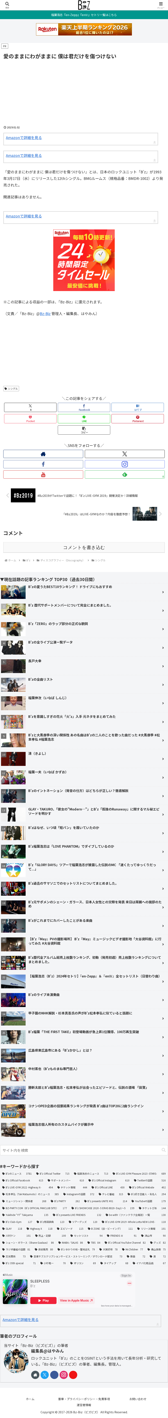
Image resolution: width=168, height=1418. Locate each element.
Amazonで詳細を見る (24, 137)
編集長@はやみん (47, 1351)
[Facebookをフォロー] (43, 464)
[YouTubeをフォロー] (43, 474)
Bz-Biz (45, 313)
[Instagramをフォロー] (125, 464)
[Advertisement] (84, 91)
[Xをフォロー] (125, 454)
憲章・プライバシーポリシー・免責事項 (84, 1399)
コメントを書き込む (84, 547)
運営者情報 (84, 1405)
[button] (84, 430)
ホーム (30, 1399)
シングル (13, 388)
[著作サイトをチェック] (43, 454)
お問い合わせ (137, 1399)
